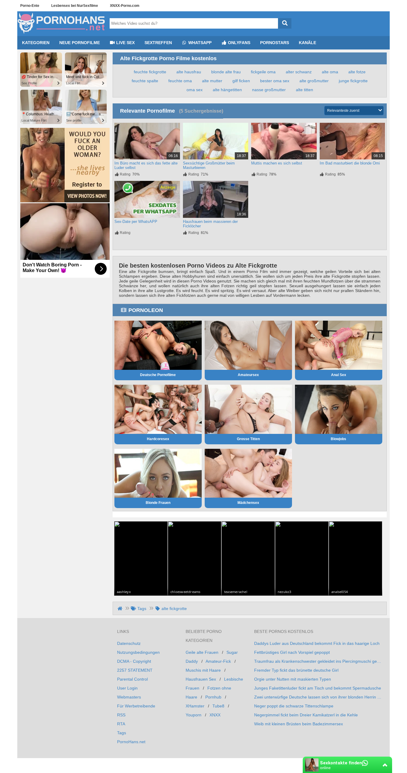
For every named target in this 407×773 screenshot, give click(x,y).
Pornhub (213, 697)
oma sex (195, 89)
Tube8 (218, 706)
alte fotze (357, 71)
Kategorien (35, 42)
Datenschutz (129, 643)
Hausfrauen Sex (201, 679)
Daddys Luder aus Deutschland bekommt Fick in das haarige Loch (317, 643)
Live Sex (125, 42)
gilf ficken (241, 80)
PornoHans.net (131, 741)
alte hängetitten (227, 89)
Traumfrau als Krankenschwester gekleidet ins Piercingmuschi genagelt (318, 661)
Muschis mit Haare (203, 670)
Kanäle (307, 42)
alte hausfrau (188, 71)
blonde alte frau (226, 71)
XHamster (195, 706)
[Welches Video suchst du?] (284, 23)
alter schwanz (299, 71)
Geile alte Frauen (202, 652)
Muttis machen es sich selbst (276, 163)
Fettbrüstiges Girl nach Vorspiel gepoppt (292, 652)
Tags (121, 732)
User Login (127, 688)
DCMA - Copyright (134, 661)
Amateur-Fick (218, 661)
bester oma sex (274, 80)
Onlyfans (238, 42)
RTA (121, 723)
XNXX (214, 715)
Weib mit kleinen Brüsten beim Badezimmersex (298, 723)
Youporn (193, 715)
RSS (121, 715)
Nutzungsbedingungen (138, 652)
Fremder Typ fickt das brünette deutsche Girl (296, 670)
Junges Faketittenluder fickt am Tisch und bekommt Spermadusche (317, 688)
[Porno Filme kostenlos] (62, 33)
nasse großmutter (269, 89)
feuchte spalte (145, 80)
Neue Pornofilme (79, 42)
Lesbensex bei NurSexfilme (74, 6)
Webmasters (129, 697)
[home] (120, 608)
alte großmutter (314, 80)
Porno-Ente (29, 6)
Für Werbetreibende (136, 706)
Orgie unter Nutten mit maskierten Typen (292, 679)
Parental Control (132, 679)
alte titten (304, 89)
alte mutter (212, 80)
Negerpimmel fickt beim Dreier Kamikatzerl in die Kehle (306, 715)
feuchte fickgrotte (150, 71)
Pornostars (274, 42)
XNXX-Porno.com (124, 6)
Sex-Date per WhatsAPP (135, 221)
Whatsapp (199, 42)
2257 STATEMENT (135, 670)
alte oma (330, 71)
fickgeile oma (263, 71)
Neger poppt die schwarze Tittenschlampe (293, 706)
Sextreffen (158, 42)
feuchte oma (180, 80)
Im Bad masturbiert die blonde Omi (350, 163)
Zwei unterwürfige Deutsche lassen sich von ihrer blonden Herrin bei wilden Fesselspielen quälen (318, 697)
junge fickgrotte (353, 80)
